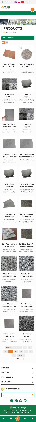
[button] (32, 13)
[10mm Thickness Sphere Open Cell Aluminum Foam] (26, 263)
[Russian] (19, 2)
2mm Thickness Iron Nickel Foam (9, 245)
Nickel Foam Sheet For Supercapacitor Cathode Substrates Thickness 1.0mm (9, 186)
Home (6, 32)
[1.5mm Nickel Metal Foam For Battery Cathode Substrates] (26, 174)
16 (5, 351)
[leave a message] (18, 418)
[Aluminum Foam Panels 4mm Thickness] (9, 323)
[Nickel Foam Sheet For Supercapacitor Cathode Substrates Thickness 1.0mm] (9, 174)
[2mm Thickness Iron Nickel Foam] (9, 233)
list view (7, 42)
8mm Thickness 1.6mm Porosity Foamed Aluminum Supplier (27, 305)
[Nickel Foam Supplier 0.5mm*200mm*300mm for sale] (26, 84)
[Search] (32, 11)
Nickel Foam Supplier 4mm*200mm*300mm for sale (9, 96)
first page (8, 347)
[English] (15, 2)
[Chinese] (22, 2)
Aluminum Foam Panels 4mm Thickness (9, 335)
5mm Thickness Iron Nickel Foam (27, 215)
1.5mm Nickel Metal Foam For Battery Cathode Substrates (26, 186)
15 (29, 347)
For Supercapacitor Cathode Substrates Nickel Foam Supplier (26, 156)
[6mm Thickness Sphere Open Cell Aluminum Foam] (9, 293)
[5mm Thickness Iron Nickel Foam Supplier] (26, 54)
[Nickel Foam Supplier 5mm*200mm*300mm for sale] (26, 114)
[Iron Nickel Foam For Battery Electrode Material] (26, 233)
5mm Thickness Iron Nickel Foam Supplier (27, 66)
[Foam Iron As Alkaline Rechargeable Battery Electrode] (26, 323)
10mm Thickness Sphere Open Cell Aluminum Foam (26, 275)
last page (20, 355)
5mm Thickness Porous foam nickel (9, 126)
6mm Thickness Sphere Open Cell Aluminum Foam (9, 305)
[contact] (25, 419)
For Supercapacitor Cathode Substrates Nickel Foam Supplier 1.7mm (9, 156)
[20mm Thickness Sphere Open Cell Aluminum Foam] (9, 263)
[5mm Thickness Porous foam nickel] (9, 114)
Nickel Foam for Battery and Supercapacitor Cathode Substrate (9, 216)
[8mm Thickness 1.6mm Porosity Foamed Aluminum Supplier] (26, 293)
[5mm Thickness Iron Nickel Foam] (26, 204)
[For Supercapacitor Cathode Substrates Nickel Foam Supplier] (26, 144)
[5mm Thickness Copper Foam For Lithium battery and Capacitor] (9, 54)
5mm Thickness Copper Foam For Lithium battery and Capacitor (9, 66)
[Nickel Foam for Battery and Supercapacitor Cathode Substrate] (9, 204)
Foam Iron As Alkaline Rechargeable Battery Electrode (26, 335)
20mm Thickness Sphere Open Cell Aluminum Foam (9, 275)
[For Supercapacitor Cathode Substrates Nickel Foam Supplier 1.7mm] (9, 144)
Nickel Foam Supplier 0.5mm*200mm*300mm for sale (26, 96)
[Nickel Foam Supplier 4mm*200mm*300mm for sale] (9, 84)
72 (31, 351)
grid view (3, 42)
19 (21, 351)
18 (16, 351)
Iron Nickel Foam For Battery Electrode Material (26, 245)
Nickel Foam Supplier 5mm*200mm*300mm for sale (26, 126)
